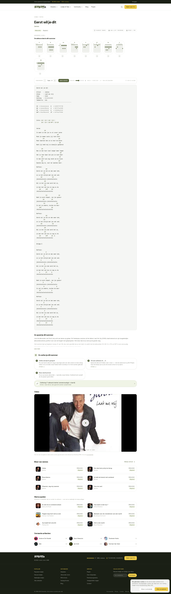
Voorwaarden (110, 591)
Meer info (150, 585)
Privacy (116, 591)
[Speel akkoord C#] (62, 56)
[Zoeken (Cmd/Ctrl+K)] (121, 7)
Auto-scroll (64, 80)
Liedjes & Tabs (64, 7)
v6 (61, 591)
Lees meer (37, 349)
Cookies (122, 591)
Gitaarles (53, 7)
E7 (46, 272)
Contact (89, 583)
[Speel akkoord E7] (97, 56)
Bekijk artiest (128, 462)
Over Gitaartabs (91, 575)
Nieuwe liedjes (38, 575)
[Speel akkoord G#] (40, 73)
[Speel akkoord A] (39, 56)
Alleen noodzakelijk (146, 589)
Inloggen (134, 1)
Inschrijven (132, 575)
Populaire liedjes (39, 572)
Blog (86, 7)
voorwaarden (90, 454)
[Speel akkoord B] (50, 56)
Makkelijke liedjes (39, 578)
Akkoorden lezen (39, 35)
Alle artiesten (38, 580)
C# (45, 120)
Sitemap (127, 591)
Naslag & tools (65, 580)
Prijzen (93, 7)
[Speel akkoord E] (86, 56)
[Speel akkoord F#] (108, 56)
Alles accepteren (161, 589)
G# (42, 120)
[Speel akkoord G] (119, 56)
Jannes (41, 17)
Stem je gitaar (131, 80)
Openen (41, 366)
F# (43, 138)
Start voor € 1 (130, 7)
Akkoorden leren (65, 575)
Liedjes (36, 17)
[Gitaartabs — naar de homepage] (40, 7)
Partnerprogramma (92, 578)
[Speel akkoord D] (74, 56)
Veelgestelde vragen (93, 580)
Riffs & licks (64, 578)
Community (77, 7)
